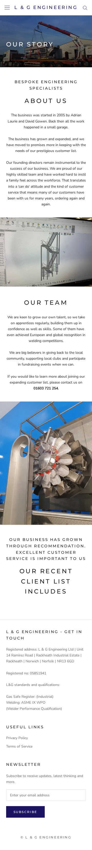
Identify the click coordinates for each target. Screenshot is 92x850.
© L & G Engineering (45, 837)
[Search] (85, 7)
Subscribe (25, 812)
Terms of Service (19, 746)
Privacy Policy (17, 738)
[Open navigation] (7, 7)
